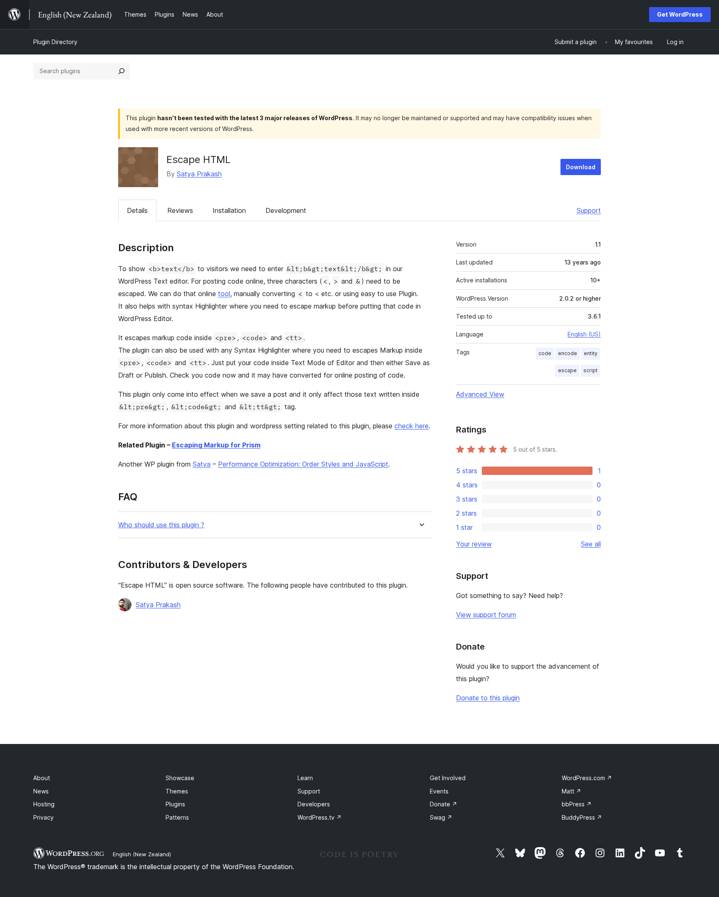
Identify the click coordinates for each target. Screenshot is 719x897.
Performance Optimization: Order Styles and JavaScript (303, 464)
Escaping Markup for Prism (216, 445)
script (590, 370)
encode (567, 353)
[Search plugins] (121, 71)
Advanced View (480, 394)
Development (285, 210)
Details (137, 210)
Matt (571, 791)
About (41, 777)
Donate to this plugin (488, 698)
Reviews (180, 210)
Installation (229, 210)
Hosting (44, 804)
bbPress (577, 804)
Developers (314, 804)
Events (439, 791)
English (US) (584, 334)
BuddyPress (582, 817)
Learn (305, 777)
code (544, 353)
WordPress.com (587, 777)
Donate (443, 804)
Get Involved (448, 777)
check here (411, 426)
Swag (441, 817)
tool (224, 293)
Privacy (43, 817)
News (41, 791)
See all (591, 544)
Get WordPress (680, 14)
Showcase (180, 777)
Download (580, 167)
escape (567, 370)
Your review (474, 544)
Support (589, 210)
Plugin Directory (55, 41)
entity (591, 353)
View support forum (486, 614)
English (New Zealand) (142, 854)
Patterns (177, 817)
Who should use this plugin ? (161, 525)
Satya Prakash (199, 174)
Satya (202, 464)
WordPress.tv (320, 817)
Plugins (175, 804)
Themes (177, 791)
